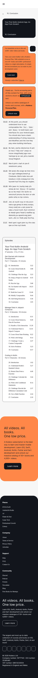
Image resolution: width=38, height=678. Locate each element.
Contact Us (6, 564)
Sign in (21, 80)
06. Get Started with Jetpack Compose (18, 288)
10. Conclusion (13, 302)
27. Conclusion (13, 397)
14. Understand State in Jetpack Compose (16, 330)
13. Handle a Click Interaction (18, 325)
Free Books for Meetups (10, 591)
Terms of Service (7, 540)
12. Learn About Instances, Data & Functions (17, 321)
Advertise (5, 547)
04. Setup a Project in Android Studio (18, 279)
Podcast (4, 578)
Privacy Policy (7, 544)
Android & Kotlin (8, 510)
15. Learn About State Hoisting (19, 334)
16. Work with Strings (16, 338)
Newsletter (5, 585)
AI (3, 513)
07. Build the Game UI (16, 292)
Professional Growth (9, 523)
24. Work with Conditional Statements (17, 384)
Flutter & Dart (6, 517)
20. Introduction (14, 362)
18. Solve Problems (15, 346)
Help (4, 558)
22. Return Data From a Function (16, 373)
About (4, 537)
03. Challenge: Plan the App (18, 274)
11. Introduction (14, 317)
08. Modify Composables (17, 295)
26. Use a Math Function (17, 394)
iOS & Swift (6, 507)
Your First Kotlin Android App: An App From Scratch (18, 247)
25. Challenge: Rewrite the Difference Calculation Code (18, 390)
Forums (4, 582)
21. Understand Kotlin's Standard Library (16, 367)
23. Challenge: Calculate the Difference (18, 378)
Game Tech (6, 520)
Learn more (11, 75)
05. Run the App (14, 283)
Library (4, 526)
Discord (4, 575)
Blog (4, 588)
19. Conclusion (13, 350)
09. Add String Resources (17, 299)
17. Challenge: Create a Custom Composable (16, 342)
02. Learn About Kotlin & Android (17, 270)
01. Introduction (14, 265)
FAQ (4, 561)
